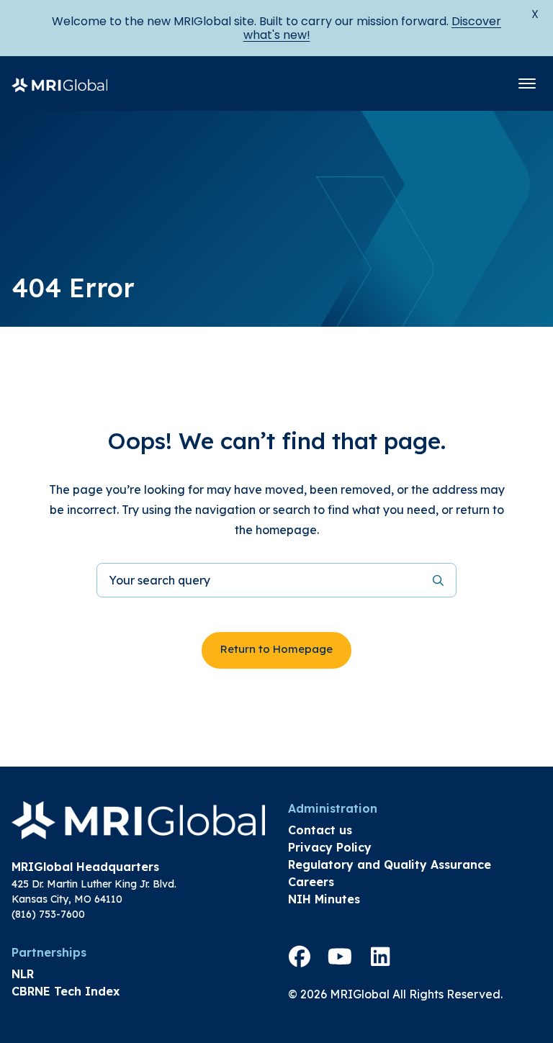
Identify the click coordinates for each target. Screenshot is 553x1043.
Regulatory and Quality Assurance (389, 864)
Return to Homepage (276, 649)
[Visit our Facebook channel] (299, 956)
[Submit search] (438, 580)
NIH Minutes (324, 899)
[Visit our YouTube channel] (339, 956)
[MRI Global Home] (59, 83)
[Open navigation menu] (527, 83)
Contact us (320, 830)
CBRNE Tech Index (66, 991)
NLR (23, 974)
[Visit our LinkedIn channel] (380, 956)
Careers (311, 882)
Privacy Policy (330, 847)
